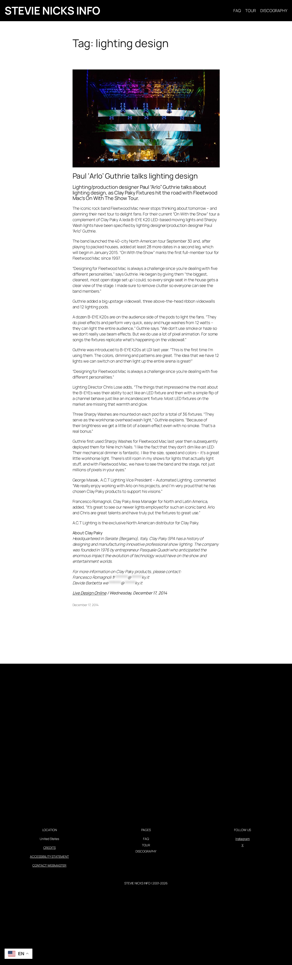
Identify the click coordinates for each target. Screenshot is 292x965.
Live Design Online (89, 593)
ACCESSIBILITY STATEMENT (49, 856)
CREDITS (49, 847)
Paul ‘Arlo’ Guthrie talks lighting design (135, 176)
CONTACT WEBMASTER (49, 865)
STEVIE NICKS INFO (52, 10)
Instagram (242, 839)
